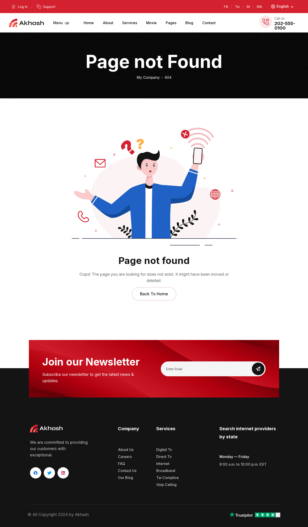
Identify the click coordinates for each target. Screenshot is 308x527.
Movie (151, 23)
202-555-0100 (284, 26)
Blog (189, 23)
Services (129, 23)
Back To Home (154, 293)
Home (89, 23)
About (108, 23)
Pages (171, 23)
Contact (209, 23)
